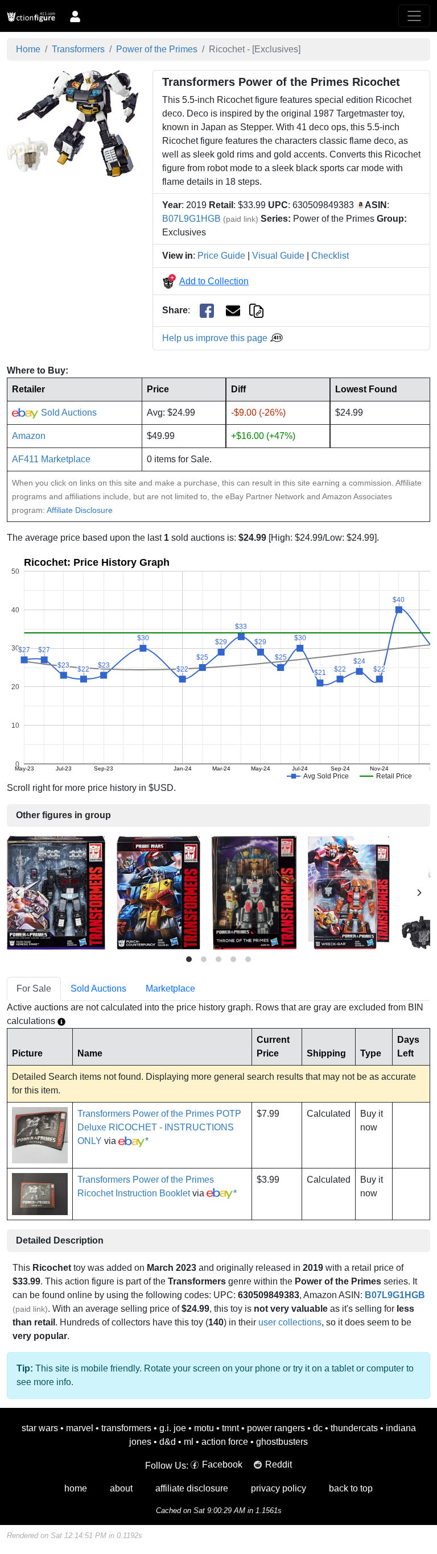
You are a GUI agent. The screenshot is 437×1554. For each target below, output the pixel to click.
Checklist (330, 255)
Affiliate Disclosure (80, 510)
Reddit (278, 1464)
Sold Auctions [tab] (98, 988)
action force (224, 1442)
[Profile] (75, 16)
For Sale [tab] (34, 988)
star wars (40, 1428)
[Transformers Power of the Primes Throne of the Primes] (254, 892)
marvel (79, 1428)
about (121, 1488)
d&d (167, 1442)
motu (204, 1428)
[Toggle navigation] (414, 16)
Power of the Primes (156, 49)
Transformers (78, 49)
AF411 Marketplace (51, 459)
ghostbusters (282, 1442)
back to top (351, 1488)
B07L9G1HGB (191, 218)
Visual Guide (278, 255)
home (75, 1488)
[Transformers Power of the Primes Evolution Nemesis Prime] (56, 892)
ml (188, 1442)
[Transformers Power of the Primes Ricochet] (73, 123)
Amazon (29, 436)
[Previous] (18, 892)
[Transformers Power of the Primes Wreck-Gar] (349, 892)
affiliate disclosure (191, 1488)
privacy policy (278, 1488)
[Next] (418, 892)
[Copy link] (256, 310)
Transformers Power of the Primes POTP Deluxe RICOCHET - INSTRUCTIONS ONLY (159, 1127)
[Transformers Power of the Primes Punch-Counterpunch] (158, 892)
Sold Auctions (68, 412)
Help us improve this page (216, 338)
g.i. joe (172, 1428)
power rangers (276, 1428)
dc (318, 1428)
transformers (126, 1428)
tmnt (230, 1428)
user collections (289, 1322)
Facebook (222, 1464)
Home (28, 49)
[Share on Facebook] (206, 311)
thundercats (354, 1428)
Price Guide (221, 255)
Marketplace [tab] (170, 988)
